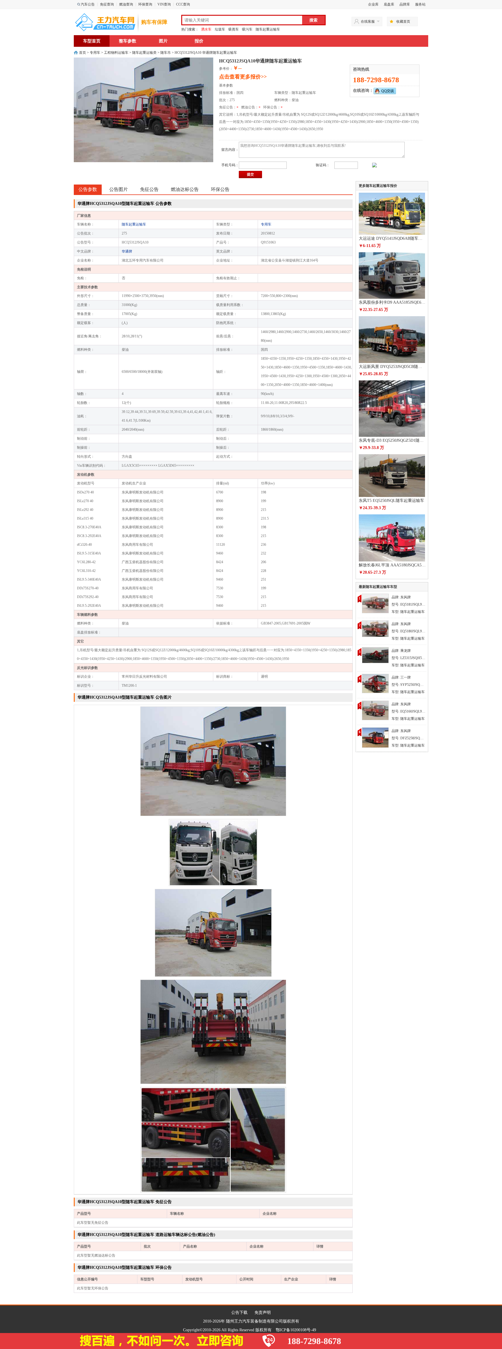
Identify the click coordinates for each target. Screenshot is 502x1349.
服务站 (420, 4)
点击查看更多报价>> (243, 77)
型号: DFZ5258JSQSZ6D (410, 738)
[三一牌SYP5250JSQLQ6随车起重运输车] (375, 683)
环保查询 (145, 4)
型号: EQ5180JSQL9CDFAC (412, 631)
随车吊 (165, 53)
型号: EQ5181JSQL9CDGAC (413, 604)
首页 (82, 53)
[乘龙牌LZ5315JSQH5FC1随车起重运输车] (375, 655)
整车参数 (127, 41)
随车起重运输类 (144, 53)
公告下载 (239, 1312)
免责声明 (262, 1312)
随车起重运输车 (268, 29)
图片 (163, 41)
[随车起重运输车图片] (213, 761)
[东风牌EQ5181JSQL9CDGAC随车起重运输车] (375, 603)
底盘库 (389, 4)
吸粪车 (233, 29)
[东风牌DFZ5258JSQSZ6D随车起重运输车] (375, 737)
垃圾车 (220, 29)
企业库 (373, 4)
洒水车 (206, 29)
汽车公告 (88, 4)
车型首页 (92, 41)
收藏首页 (403, 21)
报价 (199, 41)
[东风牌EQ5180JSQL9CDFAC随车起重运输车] (375, 628)
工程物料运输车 (116, 53)
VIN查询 (164, 4)
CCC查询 (183, 4)
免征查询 (107, 4)
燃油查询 (126, 4)
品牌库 (404, 4)
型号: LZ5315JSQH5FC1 (410, 658)
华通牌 (127, 251)
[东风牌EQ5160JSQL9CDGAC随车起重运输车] (375, 710)
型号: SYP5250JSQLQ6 (409, 685)
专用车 (95, 53)
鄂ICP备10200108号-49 (296, 1330)
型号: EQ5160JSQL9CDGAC (413, 711)
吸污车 (247, 29)
